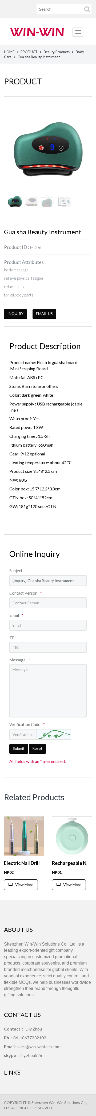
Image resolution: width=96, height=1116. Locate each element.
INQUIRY (15, 313)
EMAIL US (44, 313)
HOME (9, 52)
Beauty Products (57, 52)
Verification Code (27, 724)
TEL (13, 637)
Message (19, 659)
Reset (37, 748)
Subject (15, 570)
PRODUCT (29, 52)
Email (16, 615)
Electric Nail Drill (22, 863)
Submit (19, 748)
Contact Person (25, 593)
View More (24, 884)
